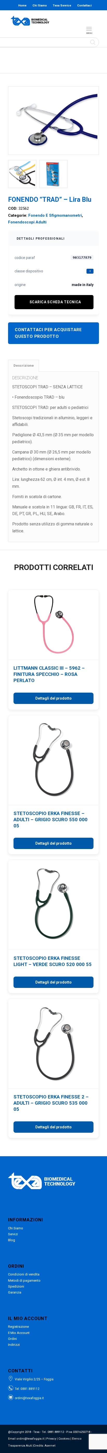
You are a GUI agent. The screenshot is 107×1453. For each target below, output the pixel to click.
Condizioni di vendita (23, 1274)
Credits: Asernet (44, 1445)
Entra (61, 16)
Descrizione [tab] (24, 365)
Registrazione (18, 1327)
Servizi (13, 1234)
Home (22, 5)
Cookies (64, 1438)
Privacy (51, 1438)
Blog (43, 16)
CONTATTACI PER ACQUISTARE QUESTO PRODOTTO (48, 333)
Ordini (12, 1339)
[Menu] (89, 29)
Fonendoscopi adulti (27, 222)
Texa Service (62, 5)
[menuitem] (90, 29)
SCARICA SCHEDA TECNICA (55, 302)
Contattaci (84, 5)
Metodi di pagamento (24, 1280)
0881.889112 (30, 1389)
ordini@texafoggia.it (29, 1398)
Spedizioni (16, 1286)
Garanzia (14, 1292)
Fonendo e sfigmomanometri (55, 215)
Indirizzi (14, 1345)
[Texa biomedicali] (31, 20)
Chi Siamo (39, 5)
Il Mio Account (19, 1333)
